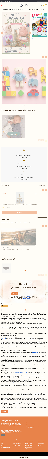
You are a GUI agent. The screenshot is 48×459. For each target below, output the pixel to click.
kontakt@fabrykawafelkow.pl (6, 1)
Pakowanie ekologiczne (5, 447)
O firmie (2, 445)
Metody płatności (16, 441)
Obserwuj (5, 305)
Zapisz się (15, 293)
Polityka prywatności (29, 445)
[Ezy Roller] (16, 33)
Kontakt (2, 441)
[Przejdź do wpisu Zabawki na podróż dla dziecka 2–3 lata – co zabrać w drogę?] (18, 236)
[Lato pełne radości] (39, 24)
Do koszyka (19, 212)
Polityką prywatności (26, 298)
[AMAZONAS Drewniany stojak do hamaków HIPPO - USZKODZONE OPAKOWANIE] (19, 198)
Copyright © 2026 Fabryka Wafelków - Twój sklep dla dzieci (12, 453)
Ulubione (39, 445)
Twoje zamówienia (41, 441)
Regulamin (28, 296)
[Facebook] (4, 435)
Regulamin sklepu (28, 443)
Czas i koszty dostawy (17, 443)
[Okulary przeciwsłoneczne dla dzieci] (39, 46)
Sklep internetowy (24, 457)
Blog (2, 443)
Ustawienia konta (41, 443)
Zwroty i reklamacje (17, 445)
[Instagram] (2, 435)
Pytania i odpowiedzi (29, 441)
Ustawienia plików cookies (28, 448)
